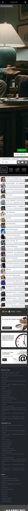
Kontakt (23, 159)
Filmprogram (5, 476)
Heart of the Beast (6, 400)
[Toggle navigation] (25, 2)
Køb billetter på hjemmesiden (9, 478)
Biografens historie (7, 498)
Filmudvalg (4, 496)
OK (4, 359)
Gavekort (4, 485)
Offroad (4, 404)
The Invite (20, 154)
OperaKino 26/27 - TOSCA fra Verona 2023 (13, 417)
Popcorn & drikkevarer (8, 489)
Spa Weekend (5, 386)
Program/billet (6, 159)
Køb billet (22, 150)
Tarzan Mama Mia (6, 392)
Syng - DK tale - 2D (7, 390)
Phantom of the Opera (8, 397)
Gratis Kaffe (5, 487)
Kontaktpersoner (6, 500)
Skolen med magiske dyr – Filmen (11, 372)
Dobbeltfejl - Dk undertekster (9, 399)
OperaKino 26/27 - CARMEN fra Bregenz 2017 (14, 384)
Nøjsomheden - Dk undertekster (10, 374)
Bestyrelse (4, 494)
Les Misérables (6, 395)
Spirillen (4, 388)
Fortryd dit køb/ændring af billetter (11, 480)
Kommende (15, 159)
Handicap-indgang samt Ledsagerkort (12, 484)
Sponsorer (4, 491)
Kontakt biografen (6, 501)
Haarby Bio (14, 2)
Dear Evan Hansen (6, 393)
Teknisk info (5, 493)
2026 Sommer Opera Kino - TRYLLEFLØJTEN (13, 408)
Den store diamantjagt (7, 406)
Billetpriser (4, 482)
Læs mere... (7, 328)
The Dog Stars (5, 439)
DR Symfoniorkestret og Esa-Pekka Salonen (13, 402)
